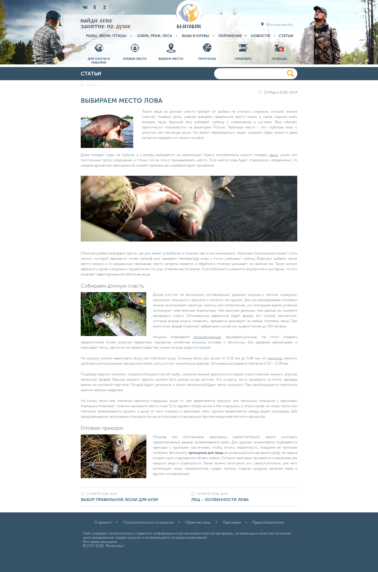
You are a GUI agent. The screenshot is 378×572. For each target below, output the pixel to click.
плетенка (274, 358)
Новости (260, 36)
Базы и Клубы (195, 36)
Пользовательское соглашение (148, 522)
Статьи (286, 36)
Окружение (230, 36)
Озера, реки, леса (154, 36)
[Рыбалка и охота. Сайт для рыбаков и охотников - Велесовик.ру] (189, 14)
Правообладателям (268, 522)
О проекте (103, 522)
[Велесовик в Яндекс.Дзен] (104, 7)
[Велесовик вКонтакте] (85, 7)
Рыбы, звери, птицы (106, 36)
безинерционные (207, 337)
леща (273, 155)
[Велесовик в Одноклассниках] (94, 7)
